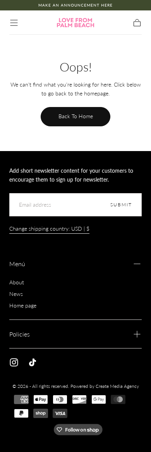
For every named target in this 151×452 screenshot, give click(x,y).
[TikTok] (32, 362)
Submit (121, 204)
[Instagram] (13, 362)
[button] (14, 22)
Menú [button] (17, 263)
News (16, 294)
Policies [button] (19, 334)
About (16, 282)
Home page (22, 305)
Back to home (75, 116)
